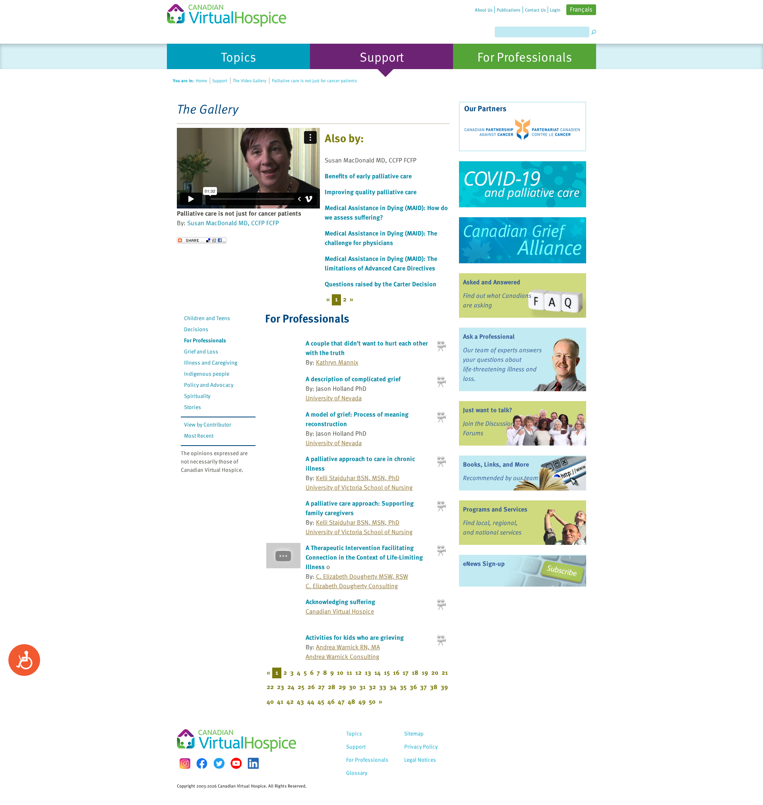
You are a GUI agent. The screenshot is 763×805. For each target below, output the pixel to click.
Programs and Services (495, 509)
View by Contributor (207, 424)
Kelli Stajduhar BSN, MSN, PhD (357, 478)
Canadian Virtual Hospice (340, 611)
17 (406, 672)
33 (382, 686)
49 (362, 701)
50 (372, 701)
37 (423, 686)
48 (351, 701)
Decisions (196, 329)
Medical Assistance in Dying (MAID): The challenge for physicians (381, 237)
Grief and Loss (201, 351)
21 (445, 672)
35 (403, 686)
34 (393, 686)
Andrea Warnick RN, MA (348, 647)
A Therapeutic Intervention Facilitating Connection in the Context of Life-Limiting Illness (364, 557)
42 (290, 701)
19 (425, 672)
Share (202, 240)
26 (311, 686)
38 (434, 686)
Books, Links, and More (496, 464)
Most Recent (198, 435)
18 (415, 672)
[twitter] (219, 763)
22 (270, 686)
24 (290, 686)
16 (396, 672)
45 (321, 701)
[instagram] (184, 763)
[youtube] (236, 763)
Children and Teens (207, 318)
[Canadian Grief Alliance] (522, 240)
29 (342, 686)
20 (434, 672)
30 (352, 686)
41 (280, 701)
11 (349, 672)
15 (387, 672)
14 (377, 672)
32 (372, 686)
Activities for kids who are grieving (355, 637)
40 (270, 701)
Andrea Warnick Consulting (342, 656)
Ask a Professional (489, 336)
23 (280, 686)
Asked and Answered (491, 282)
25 (301, 686)
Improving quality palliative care (370, 192)
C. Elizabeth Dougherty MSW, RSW (362, 576)
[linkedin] (253, 763)
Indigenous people (206, 373)
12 (358, 672)
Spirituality (197, 396)
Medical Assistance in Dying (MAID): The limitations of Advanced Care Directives (381, 263)
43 (300, 701)
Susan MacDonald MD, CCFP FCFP (233, 223)
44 (310, 701)
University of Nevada (334, 398)
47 (341, 701)
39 (444, 686)
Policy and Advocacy (208, 384)
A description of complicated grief (353, 379)
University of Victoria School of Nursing (359, 487)
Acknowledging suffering (340, 601)
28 (331, 686)
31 (362, 686)
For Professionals (205, 340)
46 (331, 701)
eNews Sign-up (484, 563)
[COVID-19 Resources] (522, 184)
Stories (192, 407)
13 (368, 672)
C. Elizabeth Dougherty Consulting (352, 586)
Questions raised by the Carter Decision (380, 284)
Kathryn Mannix (337, 362)
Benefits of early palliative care (368, 176)
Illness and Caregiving (210, 362)
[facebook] (201, 763)
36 (413, 686)
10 (340, 672)
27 (321, 686)
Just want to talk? (487, 410)
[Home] (231, 13)
